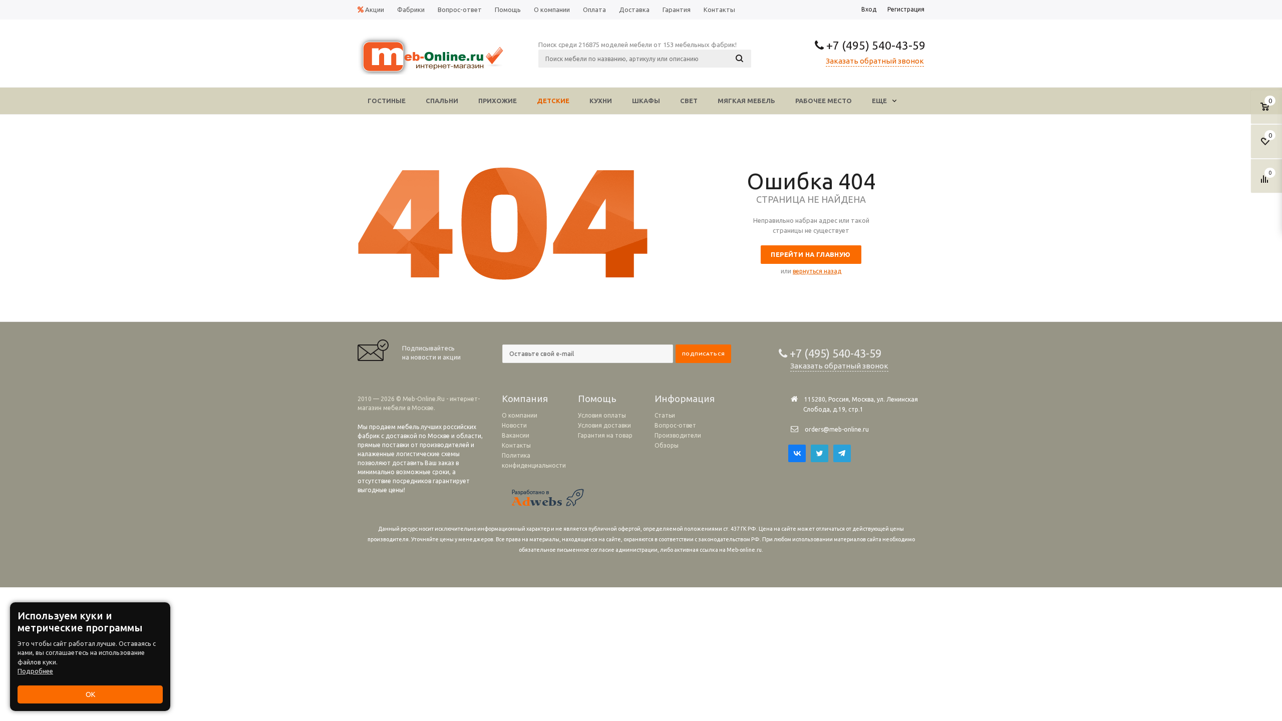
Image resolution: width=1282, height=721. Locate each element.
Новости (514, 425)
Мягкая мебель (746, 100)
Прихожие (497, 100)
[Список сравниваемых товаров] (1265, 183)
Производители (678, 435)
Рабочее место (823, 100)
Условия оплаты (602, 415)
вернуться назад (817, 271)
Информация (685, 398)
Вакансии (515, 435)
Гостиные (387, 100)
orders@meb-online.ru (837, 429)
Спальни (442, 100)
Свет (689, 100)
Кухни (600, 100)
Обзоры (667, 445)
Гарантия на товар (605, 435)
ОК (90, 694)
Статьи (665, 415)
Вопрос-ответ (675, 425)
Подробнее (35, 670)
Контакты (516, 445)
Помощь (597, 398)
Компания (525, 398)
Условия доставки (604, 425)
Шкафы (646, 100)
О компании (519, 415)
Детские (553, 100)
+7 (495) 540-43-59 (874, 45)
